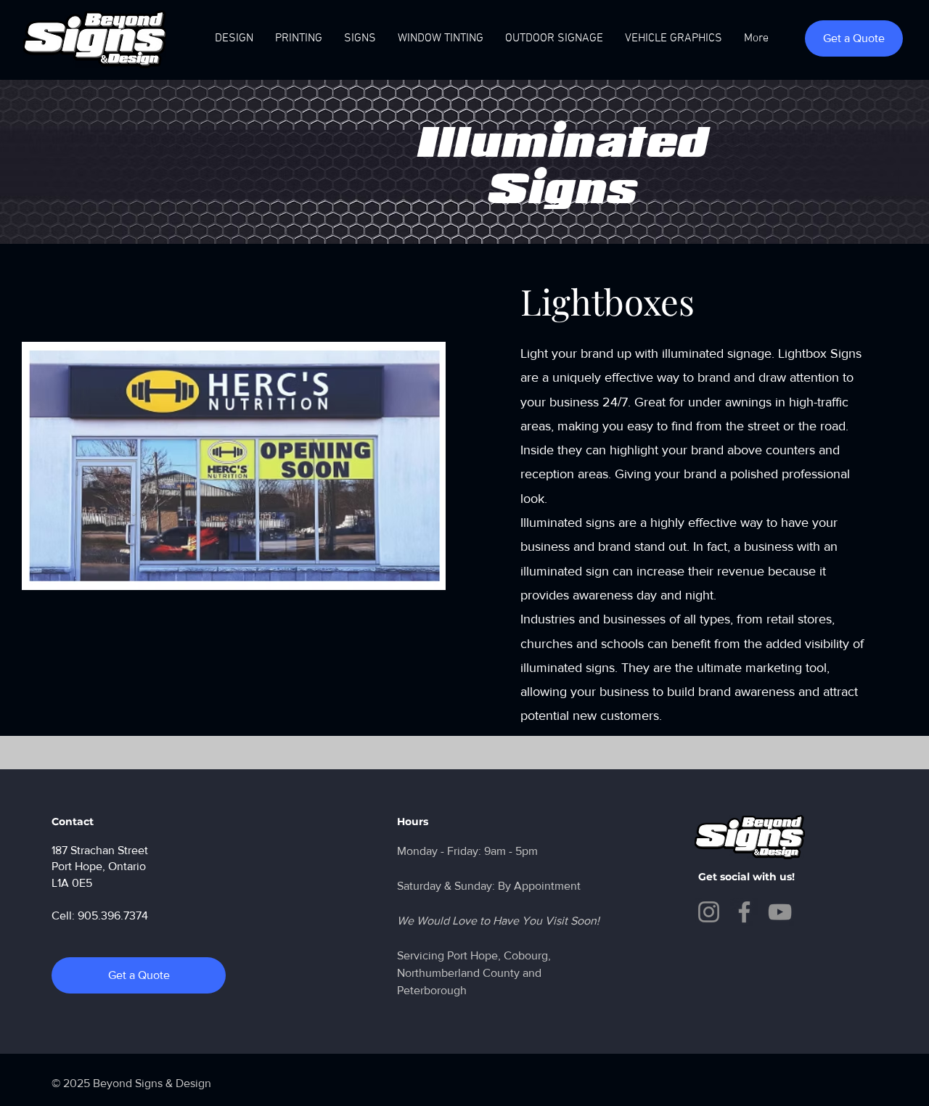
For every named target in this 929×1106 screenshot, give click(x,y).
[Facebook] (744, 912)
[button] (440, 38)
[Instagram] (709, 912)
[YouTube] (780, 912)
